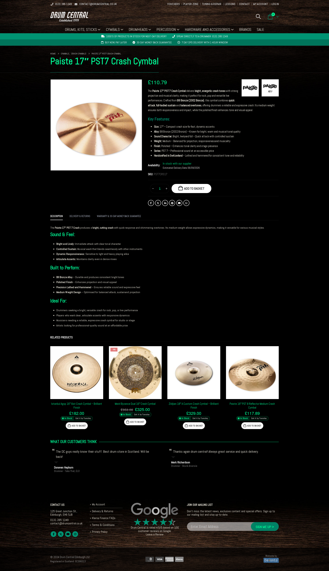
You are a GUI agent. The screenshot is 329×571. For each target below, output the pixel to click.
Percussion (166, 29)
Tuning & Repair (211, 4)
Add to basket (194, 188)
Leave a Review (155, 534)
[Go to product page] (76, 372)
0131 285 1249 (63, 4)
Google (167, 531)
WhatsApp (186, 203)
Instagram (75, 534)
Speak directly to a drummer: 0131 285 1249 (202, 36)
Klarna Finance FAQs (103, 518)
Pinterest (172, 203)
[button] (258, 16)
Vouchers (173, 4)
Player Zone (190, 4)
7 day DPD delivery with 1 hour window (205, 42)
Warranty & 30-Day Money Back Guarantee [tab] (119, 216)
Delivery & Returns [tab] (79, 216)
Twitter (158, 203)
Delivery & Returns (102, 511)
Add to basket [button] (79, 425)
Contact (244, 4)
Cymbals (113, 29)
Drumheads (138, 29)
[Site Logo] (69, 16)
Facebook (151, 203)
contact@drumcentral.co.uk (98, 4)
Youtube (68, 534)
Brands (245, 29)
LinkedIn (165, 203)
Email (179, 203)
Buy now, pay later (116, 42)
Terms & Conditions (103, 525)
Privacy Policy (99, 532)
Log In (275, 4)
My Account (260, 4)
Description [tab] (56, 216)
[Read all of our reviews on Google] (154, 511)
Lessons (230, 4)
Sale (260, 29)
